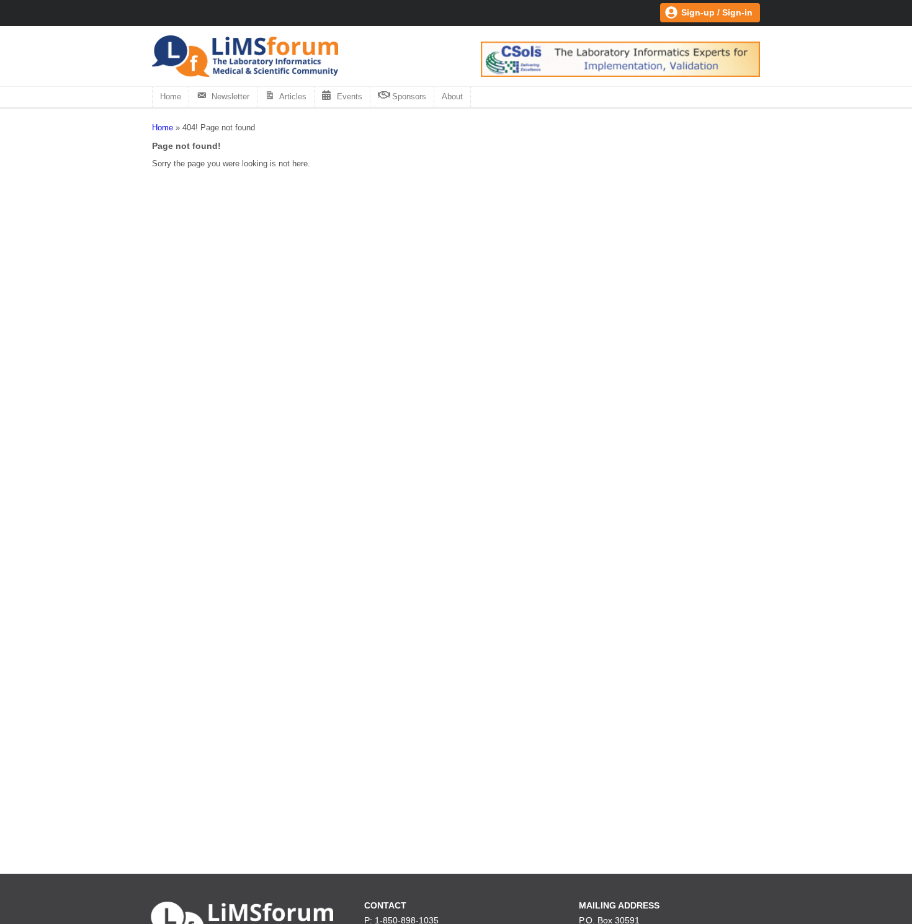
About (452, 96)
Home (170, 96)
